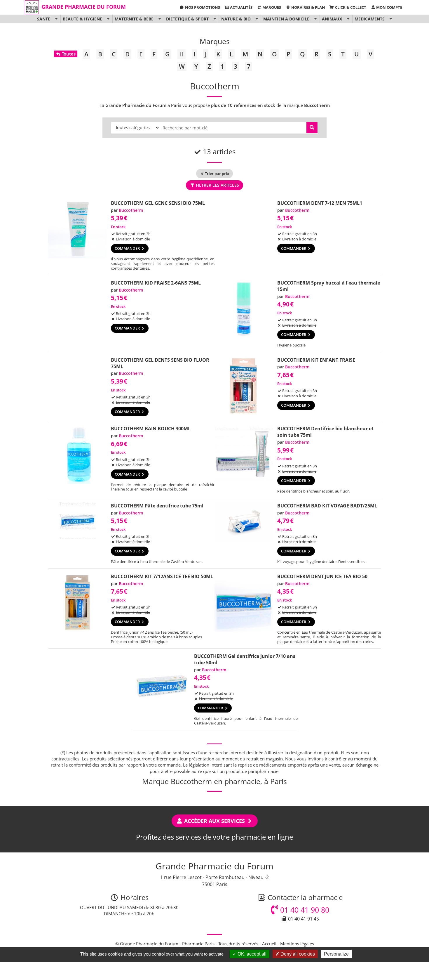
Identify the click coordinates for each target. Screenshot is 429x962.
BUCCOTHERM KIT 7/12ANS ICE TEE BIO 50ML (162, 576)
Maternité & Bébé (134, 19)
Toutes (68, 54)
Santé (43, 19)
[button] (56, 19)
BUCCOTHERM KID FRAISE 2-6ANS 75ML (156, 283)
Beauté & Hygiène (82, 19)
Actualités (240, 7)
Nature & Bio (236, 19)
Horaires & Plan (307, 7)
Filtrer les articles (217, 185)
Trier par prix (216, 173)
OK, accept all (251, 953)
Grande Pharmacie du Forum (83, 6)
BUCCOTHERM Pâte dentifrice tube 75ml (157, 505)
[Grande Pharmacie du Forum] (32, 7)
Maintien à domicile (286, 19)
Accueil (269, 944)
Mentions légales (297, 944)
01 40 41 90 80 (303, 910)
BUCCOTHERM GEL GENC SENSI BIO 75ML (158, 203)
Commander (128, 248)
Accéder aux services (214, 820)
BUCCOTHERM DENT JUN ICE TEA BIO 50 (322, 576)
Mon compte (388, 7)
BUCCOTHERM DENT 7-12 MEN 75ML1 (319, 203)
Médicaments (370, 19)
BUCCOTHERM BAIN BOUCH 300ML (151, 428)
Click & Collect (350, 7)
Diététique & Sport (187, 19)
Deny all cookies (297, 953)
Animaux (332, 19)
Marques (271, 7)
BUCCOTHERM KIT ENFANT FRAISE (316, 360)
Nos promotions (202, 7)
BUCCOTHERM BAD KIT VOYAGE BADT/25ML (327, 505)
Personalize (336, 953)
